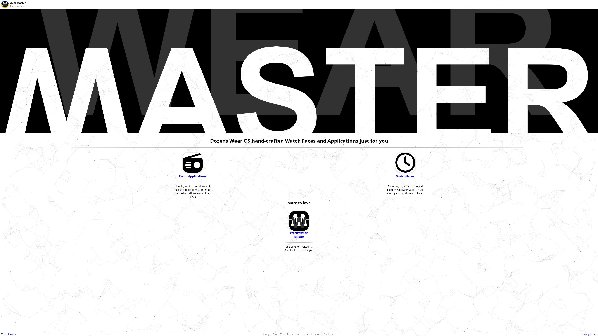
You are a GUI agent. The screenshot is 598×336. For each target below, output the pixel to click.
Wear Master (8, 334)
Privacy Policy (589, 334)
